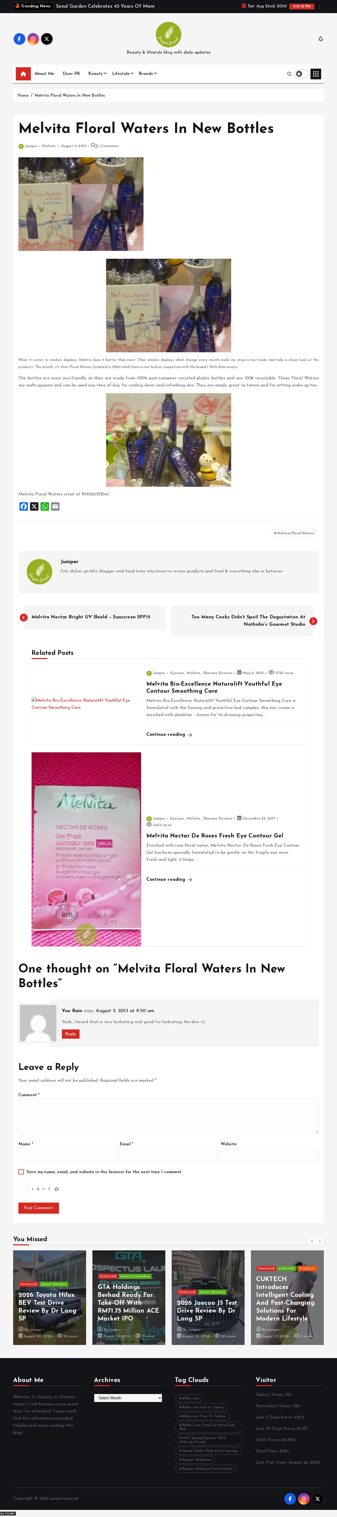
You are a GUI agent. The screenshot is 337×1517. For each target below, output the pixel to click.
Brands (146, 74)
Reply (70, 1034)
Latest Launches (135, 1276)
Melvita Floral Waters (295, 533)
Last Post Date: (272, 1463)
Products (307, 1268)
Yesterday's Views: (274, 1406)
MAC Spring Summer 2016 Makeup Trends (202, 1440)
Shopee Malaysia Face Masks (207, 1469)
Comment (28, 1095)
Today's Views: (270, 1395)
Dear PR (71, 74)
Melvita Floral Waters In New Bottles (69, 96)
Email (126, 1144)
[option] (49, 1297)
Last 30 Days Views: (276, 1429)
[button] (312, 1241)
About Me (44, 74)
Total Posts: (268, 1451)
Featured (29, 1284)
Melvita (48, 146)
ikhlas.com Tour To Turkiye (204, 1416)
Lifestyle (121, 74)
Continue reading (166, 734)
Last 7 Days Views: (275, 1417)
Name (25, 1144)
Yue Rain (72, 1011)
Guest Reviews (54, 1284)
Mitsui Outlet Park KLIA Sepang (210, 1451)
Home (23, 96)
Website (229, 1144)
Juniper (31, 146)
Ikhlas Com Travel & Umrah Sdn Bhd (207, 1427)
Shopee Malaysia (196, 1460)
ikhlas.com (190, 1398)
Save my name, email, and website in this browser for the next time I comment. (104, 1172)
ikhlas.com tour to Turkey (203, 1407)
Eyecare (177, 673)
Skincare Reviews (217, 673)
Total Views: (268, 1440)
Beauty (95, 74)
